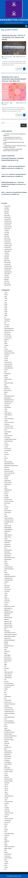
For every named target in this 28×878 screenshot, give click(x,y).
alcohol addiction (8, 351)
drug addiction (7, 484)
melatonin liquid (8, 625)
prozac (6, 715)
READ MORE (21, 69)
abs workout (7, 334)
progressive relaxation (9, 713)
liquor (5, 597)
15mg (5, 300)
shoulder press (7, 747)
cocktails (6, 445)
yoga (5, 859)
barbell (5, 377)
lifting (5, 593)
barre (5, 381)
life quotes (7, 591)
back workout (7, 373)
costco (6, 452)
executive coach (8, 499)
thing (5, 805)
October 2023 (7, 270)
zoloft (5, 865)
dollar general (7, 480)
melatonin (6, 619)
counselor (6, 454)
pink (5, 692)
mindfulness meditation (9, 640)
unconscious (7, 822)
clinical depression (8, 441)
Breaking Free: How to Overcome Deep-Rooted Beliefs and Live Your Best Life (14, 79)
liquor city (6, 598)
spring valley (7, 767)
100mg (5, 294)
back (5, 371)
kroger (5, 572)
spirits (5, 766)
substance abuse (8, 779)
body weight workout (9, 396)
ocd (5, 666)
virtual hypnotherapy (9, 833)
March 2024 (7, 260)
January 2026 (7, 219)
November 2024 (7, 245)
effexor (6, 493)
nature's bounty (8, 659)
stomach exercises (8, 769)
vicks (5, 831)
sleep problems (7, 756)
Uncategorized (7, 820)
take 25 (6, 790)
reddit (5, 728)
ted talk (6, 797)
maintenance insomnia (9, 606)
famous (6, 508)
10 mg (5, 292)
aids (5, 347)
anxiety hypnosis (8, 366)
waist (5, 839)
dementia (6, 467)
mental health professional (10, 634)
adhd (5, 341)
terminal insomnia (8, 801)
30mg (5, 313)
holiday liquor (7, 546)
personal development (9, 685)
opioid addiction (8, 675)
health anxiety (7, 537)
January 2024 (7, 264)
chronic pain (7, 437)
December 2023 (7, 266)
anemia (6, 358)
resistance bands (8, 737)
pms (5, 698)
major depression (8, 608)
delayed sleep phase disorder (11, 465)
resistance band (8, 734)
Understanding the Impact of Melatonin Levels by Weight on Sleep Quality (14, 146)
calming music (7, 407)
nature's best (7, 657)
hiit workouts (7, 544)
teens (5, 799)
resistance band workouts (10, 736)
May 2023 (6, 279)
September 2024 (8, 249)
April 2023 (6, 281)
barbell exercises (8, 379)
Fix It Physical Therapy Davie (8, 158)
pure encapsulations (9, 721)
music (5, 649)
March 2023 (7, 283)
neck (5, 662)
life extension (7, 589)
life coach (6, 587)
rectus (6, 726)
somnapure (7, 760)
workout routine (8, 858)
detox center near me (9, 473)
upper (5, 826)
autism (6, 369)
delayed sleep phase (9, 463)
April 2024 (6, 258)
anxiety (6, 360)
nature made (7, 655)
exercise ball (7, 503)
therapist (6, 803)
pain (5, 679)
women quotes (7, 854)
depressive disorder (8, 471)
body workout (7, 398)
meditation (6, 615)
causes (6, 420)
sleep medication (8, 752)
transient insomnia (8, 812)
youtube (6, 861)
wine (5, 850)
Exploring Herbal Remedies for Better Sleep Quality (13, 143)
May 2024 (6, 257)
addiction (6, 339)
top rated (6, 809)
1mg (5, 302)
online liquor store (8, 672)
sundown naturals (8, 781)
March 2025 (7, 238)
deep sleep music (8, 461)
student (6, 775)
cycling (6, 458)
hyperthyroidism (8, 550)
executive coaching (8, 501)
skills (5, 749)
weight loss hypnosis (9, 846)
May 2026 (6, 211)
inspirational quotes (9, 568)
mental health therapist (9, 636)
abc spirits (6, 326)
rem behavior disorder (9, 732)
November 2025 (7, 223)
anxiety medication (8, 368)
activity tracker (7, 336)
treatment (6, 814)
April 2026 (6, 213)
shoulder (6, 745)
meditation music (8, 617)
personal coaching (8, 683)
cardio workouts (8, 414)
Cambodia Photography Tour (8, 182)
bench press (7, 388)
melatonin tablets (8, 627)
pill (5, 690)
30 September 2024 (7, 56)
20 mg (5, 304)
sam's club (6, 743)
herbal (5, 538)
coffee (6, 446)
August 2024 (7, 251)
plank (5, 694)
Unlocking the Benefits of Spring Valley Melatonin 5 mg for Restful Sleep (12, 150)
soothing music (7, 762)
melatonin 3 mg (7, 623)
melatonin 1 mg (7, 621)
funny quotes (7, 512)
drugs (5, 486)
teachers (6, 794)
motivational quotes (9, 645)
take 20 (6, 788)
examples (6, 497)
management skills (8, 612)
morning (6, 644)
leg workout (7, 585)
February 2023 (7, 285)
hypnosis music (7, 553)
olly (5, 670)
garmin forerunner (8, 518)
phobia (5, 689)
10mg (5, 296)
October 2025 (7, 225)
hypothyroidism (7, 559)
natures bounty (7, 660)
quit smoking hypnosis (9, 722)
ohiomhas (6, 668)
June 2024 (6, 255)
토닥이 (3, 192)
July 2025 (6, 230)
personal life (7, 687)
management (7, 610)
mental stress (7, 638)
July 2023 (6, 275)
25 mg (5, 308)
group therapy (7, 525)
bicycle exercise (8, 390)
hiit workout (7, 542)
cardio (5, 411)
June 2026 (6, 210)
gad (5, 514)
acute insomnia (8, 338)
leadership (6, 574)
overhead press (7, 677)
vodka (5, 837)
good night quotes (8, 522)
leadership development (9, 576)
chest (5, 430)
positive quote (7, 700)
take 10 (6, 784)
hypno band (7, 552)
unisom (6, 824)
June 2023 (6, 277)
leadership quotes (8, 580)
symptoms (6, 782)
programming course (9, 711)
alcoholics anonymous (9, 353)
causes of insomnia (9, 422)
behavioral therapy (8, 383)
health (5, 533)
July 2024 (6, 253)
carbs (5, 409)
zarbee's (6, 863)
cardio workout (7, 413)
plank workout (7, 696)
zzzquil (6, 867)
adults (5, 343)
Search (2, 122)
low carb (6, 602)
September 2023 (8, 272)
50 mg (5, 315)
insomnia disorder (8, 567)
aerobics (6, 345)
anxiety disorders (8, 364)
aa (5, 317)
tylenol (6, 816)
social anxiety (7, 758)
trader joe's (7, 811)
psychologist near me (9, 717)
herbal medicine (7, 540)
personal (6, 681)
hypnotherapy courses (9, 557)
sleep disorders (7, 751)
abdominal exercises (9, 328)
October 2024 (7, 247)
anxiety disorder (8, 362)
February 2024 (7, 262)
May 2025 (6, 234)
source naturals (8, 764)
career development (9, 418)
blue (5, 394)
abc (5, 323)
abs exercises (7, 332)
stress (5, 773)
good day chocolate (9, 520)
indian (5, 561)
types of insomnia (8, 818)
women (6, 852)
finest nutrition (7, 510)
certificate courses (8, 428)
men (5, 629)
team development (8, 796)
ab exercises (7, 319)
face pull (6, 507)
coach (5, 443)
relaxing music (7, 730)
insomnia (6, 565)
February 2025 (7, 240)
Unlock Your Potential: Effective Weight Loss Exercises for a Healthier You (13, 184)
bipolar (5, 392)
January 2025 (7, 241)
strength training (8, 771)
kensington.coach (14, 19)
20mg (5, 306)
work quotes (7, 856)
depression (6, 469)
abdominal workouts (9, 330)
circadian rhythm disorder (10, 439)
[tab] (26, 26)
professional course (9, 709)
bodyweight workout (9, 399)
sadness (6, 741)
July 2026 (6, 208)
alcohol (6, 349)
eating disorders (8, 490)
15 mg (5, 298)
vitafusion (6, 835)
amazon (6, 356)
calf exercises (7, 403)
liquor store (7, 600)
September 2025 (8, 226)
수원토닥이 (4, 166)
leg (5, 583)
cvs (5, 456)
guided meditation (8, 529)
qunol (5, 724)
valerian (6, 829)
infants (6, 563)
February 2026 (7, 217)
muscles (6, 647)
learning (6, 582)
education (6, 491)
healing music (7, 531)
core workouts (7, 450)
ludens (6, 604)
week (5, 843)
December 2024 (7, 243)
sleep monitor (7, 754)
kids (5, 570)
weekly (6, 844)
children (6, 433)
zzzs (5, 869)
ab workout (7, 321)
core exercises (7, 448)
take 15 (6, 786)
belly (5, 384)
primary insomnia (8, 707)
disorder (6, 478)
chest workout (7, 431)
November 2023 (7, 268)
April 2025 (6, 236)
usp (5, 828)
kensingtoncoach (22, 56)
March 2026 (7, 215)
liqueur (6, 595)
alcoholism (6, 354)
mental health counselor (10, 632)
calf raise (6, 405)
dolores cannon (8, 482)
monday (6, 642)
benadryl (6, 386)
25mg (5, 309)
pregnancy (6, 706)
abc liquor (6, 324)
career (5, 416)
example (6, 495)
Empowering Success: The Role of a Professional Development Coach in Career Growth (13, 139)
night (5, 664)
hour (5, 548)
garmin (6, 516)
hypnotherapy (7, 555)
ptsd (5, 719)
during (5, 488)
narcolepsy (6, 651)
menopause (7, 630)
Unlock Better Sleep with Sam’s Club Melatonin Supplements (14, 134)
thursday (6, 807)
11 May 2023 (6, 102)
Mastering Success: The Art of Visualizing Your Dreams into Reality (13, 37)
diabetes (6, 476)
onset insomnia (8, 674)
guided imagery (7, 527)
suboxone (6, 777)
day (5, 460)
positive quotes (8, 702)
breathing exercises (8, 401)
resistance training (8, 739)
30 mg (5, 311)
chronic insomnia (8, 435)
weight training (7, 848)
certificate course (8, 426)
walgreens (6, 841)
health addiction (8, 535)
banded (6, 375)
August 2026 (7, 206)
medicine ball (7, 613)
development (7, 475)
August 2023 (7, 273)
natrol (5, 653)
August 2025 (7, 228)
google (6, 523)
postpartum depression (9, 704)
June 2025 (6, 232)
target (5, 792)
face (5, 505)
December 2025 (7, 221)
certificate (6, 424)
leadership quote (8, 578)
